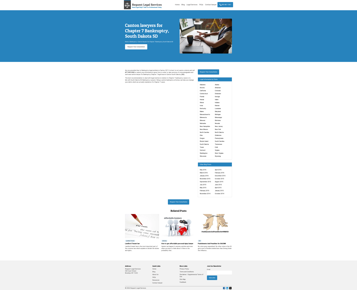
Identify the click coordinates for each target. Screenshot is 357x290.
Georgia (217, 96)
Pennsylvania (219, 138)
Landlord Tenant (130, 240)
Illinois (202, 102)
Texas (202, 147)
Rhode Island (204, 141)
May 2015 (203, 188)
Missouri (202, 120)
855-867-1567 (226, 4)
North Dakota (219, 132)
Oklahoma (218, 135)
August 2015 (219, 182)
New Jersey (219, 126)
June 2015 (218, 185)
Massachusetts (205, 114)
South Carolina (219, 141)
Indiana (217, 102)
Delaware (218, 93)
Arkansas (218, 88)
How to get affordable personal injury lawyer (177, 243)
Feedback (183, 282)
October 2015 (219, 179)
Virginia (217, 150)
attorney (164, 240)
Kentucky (203, 108)
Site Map (183, 279)
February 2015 (204, 191)
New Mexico (204, 129)
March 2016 (204, 173)
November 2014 (205, 193)
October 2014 (219, 193)
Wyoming (218, 156)
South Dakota (204, 144)
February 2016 (219, 173)
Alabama (202, 85)
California (203, 91)
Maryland (218, 111)
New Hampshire (205, 126)
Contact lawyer (211, 5)
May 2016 (203, 170)
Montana (218, 120)
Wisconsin (203, 156)
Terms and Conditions (187, 272)
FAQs (201, 5)
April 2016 (218, 170)
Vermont (202, 150)
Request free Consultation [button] (136, 47)
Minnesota (203, 117)
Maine (202, 111)
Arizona (202, 88)
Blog (183, 5)
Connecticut (204, 93)
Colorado (218, 91)
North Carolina (204, 132)
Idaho (216, 99)
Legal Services (192, 5)
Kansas (217, 105)
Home (177, 5)
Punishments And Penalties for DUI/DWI (212, 243)
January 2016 (204, 176)
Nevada (217, 123)
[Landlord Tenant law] (142, 226)
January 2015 (219, 191)
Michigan (218, 114)
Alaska (217, 85)
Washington (203, 153)
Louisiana (218, 108)
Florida (202, 96)
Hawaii (202, 99)
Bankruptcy (133, 41)
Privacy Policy (184, 269)
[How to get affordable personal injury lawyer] (178, 226)
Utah (216, 147)
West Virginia (219, 153)
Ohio (201, 135)
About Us (155, 274)
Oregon (202, 138)
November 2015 (205, 179)
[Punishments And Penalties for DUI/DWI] (215, 226)
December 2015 (220, 176)
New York (218, 129)
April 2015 (218, 188)
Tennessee (218, 144)
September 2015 (205, 182)
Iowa (201, 105)
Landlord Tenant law (132, 243)
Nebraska (203, 123)
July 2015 (203, 185)
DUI (200, 240)
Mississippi (218, 117)
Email (208, 269)
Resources (155, 280)
